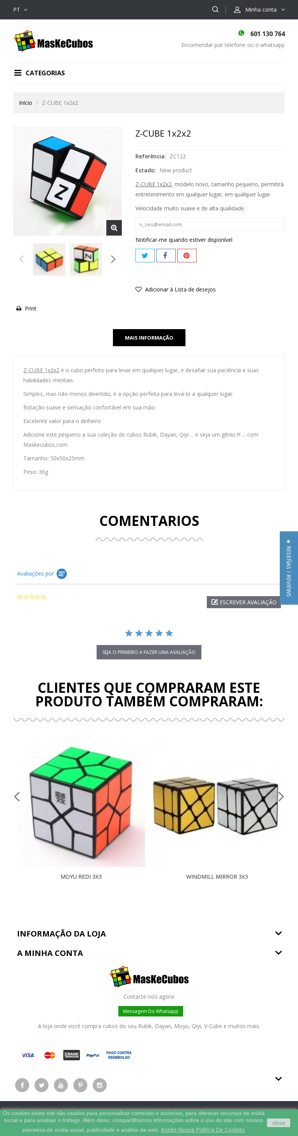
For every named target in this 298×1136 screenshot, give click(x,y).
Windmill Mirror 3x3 (217, 876)
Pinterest (187, 255)
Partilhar (166, 255)
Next (113, 261)
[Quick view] (89, 803)
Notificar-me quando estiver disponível (183, 239)
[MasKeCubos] (53, 40)
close (278, 1123)
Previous (21, 261)
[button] (244, 602)
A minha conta (50, 953)
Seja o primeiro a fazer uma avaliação (149, 652)
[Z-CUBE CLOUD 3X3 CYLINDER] (49, 259)
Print (30, 308)
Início (25, 102)
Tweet (145, 255)
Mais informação (149, 337)
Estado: (145, 170)
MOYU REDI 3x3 (81, 876)
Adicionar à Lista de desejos (180, 289)
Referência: (150, 156)
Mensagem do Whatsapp (150, 1011)
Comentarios (149, 521)
